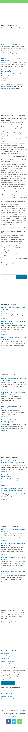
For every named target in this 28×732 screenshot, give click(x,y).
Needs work (22, 710)
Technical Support (6, 658)
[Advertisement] (14, 101)
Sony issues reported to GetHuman (11, 622)
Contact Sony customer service (10, 88)
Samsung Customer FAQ (8, 691)
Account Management (7, 656)
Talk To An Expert (8, 683)
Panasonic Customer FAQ (8, 699)
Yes (17, 710)
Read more (4, 318)
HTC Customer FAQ (6, 696)
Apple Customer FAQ (7, 693)
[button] (26, 1)
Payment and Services (7, 661)
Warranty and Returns (7, 664)
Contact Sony (5, 653)
